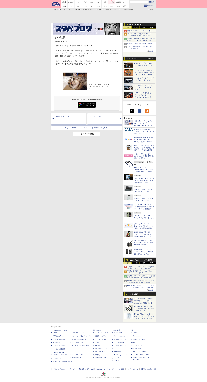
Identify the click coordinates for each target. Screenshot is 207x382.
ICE (132, 330)
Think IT (55, 333)
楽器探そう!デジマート (102, 336)
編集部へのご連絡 (96, 369)
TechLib (116, 361)
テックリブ (115, 358)
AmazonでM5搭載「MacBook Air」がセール (140, 43)
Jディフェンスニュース (121, 336)
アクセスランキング (135, 24)
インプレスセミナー (77, 342)
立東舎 (97, 342)
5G (115, 9)
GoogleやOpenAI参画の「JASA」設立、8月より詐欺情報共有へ (144, 131)
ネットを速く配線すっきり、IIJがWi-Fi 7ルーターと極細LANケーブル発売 (144, 242)
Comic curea (137, 336)
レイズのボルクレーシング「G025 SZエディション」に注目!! (144, 87)
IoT (120, 9)
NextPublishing (76, 357)
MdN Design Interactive (121, 355)
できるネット (57, 358)
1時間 (127, 27)
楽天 (91, 9)
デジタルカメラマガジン (60, 355)
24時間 (135, 27)
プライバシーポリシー (110, 369)
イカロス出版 (116, 330)
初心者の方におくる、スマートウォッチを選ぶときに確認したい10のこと (144, 308)
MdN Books (117, 351)
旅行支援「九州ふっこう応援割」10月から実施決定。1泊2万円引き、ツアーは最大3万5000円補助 (141, 277)
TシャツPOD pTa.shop (140, 351)
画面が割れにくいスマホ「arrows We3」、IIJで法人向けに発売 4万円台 (143, 252)
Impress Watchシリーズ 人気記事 (140, 260)
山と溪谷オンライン (101, 348)
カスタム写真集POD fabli (141, 354)
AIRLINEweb (118, 333)
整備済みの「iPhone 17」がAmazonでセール (140, 31)
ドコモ (54, 9)
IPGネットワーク (136, 348)
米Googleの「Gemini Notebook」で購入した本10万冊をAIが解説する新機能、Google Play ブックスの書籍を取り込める (144, 228)
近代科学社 (96, 355)
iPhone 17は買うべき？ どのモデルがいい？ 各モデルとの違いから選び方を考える (144, 316)
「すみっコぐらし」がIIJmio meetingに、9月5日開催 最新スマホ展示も (144, 156)
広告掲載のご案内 (84, 369)
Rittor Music (97, 330)
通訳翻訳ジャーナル (120, 339)
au (60, 9)
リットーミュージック (101, 333)
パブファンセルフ (138, 345)
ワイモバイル (78, 9)
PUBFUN (133, 342)
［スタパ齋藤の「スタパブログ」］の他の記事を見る (86, 128)
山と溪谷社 (96, 345)
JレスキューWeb (119, 342)
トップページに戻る (87, 134)
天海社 (135, 333)
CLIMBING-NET (100, 351)
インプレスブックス (77, 354)
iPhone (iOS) (99, 9)
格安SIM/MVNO (128, 9)
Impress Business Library (79, 339)
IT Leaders (56, 342)
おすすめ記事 (133, 294)
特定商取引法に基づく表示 (148, 369)
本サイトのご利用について (59, 369)
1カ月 (151, 27)
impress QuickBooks (139, 339)
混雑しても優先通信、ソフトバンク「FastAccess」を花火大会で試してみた (144, 180)
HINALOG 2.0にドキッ (63, 117)
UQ (86, 9)
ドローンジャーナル (59, 345)
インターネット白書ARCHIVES (62, 361)
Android (108, 9)
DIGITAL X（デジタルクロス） (80, 345)
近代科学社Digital (100, 357)
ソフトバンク (67, 9)
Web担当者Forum (58, 336)
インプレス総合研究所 (59, 339)
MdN (113, 349)
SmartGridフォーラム (78, 333)
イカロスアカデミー (120, 345)
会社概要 (121, 369)
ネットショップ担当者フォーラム (81, 336)
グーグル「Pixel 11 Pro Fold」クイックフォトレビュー (144, 218)
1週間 (143, 27)
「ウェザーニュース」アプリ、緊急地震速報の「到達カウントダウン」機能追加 (144, 207)
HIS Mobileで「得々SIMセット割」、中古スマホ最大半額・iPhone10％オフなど (144, 234)
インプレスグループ (132, 369)
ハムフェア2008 (95, 117)
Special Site (133, 59)
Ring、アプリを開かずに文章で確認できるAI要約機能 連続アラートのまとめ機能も (144, 148)
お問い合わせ (73, 369)
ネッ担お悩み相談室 (59, 349)
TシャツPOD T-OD (101, 339)
